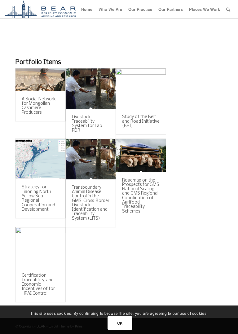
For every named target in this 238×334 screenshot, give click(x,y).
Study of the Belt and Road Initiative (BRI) (141, 121)
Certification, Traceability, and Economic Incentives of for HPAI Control (38, 284)
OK (120, 323)
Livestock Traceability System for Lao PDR (87, 124)
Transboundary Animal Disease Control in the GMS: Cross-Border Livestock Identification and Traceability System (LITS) (90, 203)
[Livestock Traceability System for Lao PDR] (91, 88)
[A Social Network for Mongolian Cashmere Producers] (40, 79)
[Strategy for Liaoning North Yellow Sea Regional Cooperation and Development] (40, 159)
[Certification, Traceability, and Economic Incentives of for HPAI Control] (40, 247)
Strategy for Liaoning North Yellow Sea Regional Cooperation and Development (38, 198)
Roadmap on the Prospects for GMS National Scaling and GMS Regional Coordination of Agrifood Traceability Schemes (140, 196)
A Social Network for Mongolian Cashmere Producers (39, 106)
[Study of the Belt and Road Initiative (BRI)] (141, 88)
